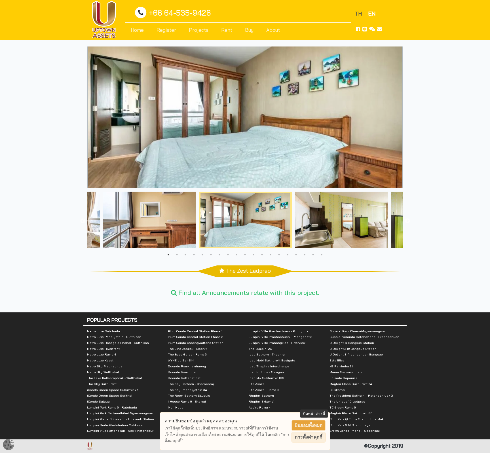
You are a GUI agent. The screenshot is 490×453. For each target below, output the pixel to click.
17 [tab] (304, 254)
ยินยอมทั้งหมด (308, 425)
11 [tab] (253, 254)
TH (359, 13)
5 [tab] (202, 254)
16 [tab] (296, 254)
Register (166, 30)
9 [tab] (236, 254)
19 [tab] (321, 254)
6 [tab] (211, 254)
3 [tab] (185, 254)
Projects (198, 30)
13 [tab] (270, 254)
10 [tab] (245, 254)
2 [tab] (177, 254)
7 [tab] (219, 254)
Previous (83, 221)
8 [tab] (228, 254)
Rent (226, 30)
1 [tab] (168, 254)
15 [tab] (287, 254)
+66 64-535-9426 (180, 13)
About (273, 30)
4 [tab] (194, 254)
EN (371, 13)
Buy (249, 30)
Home (137, 30)
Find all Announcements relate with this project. (248, 293)
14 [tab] (279, 254)
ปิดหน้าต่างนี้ (314, 413)
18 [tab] (313, 254)
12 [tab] (262, 254)
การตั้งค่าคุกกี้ (308, 437)
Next (407, 221)
